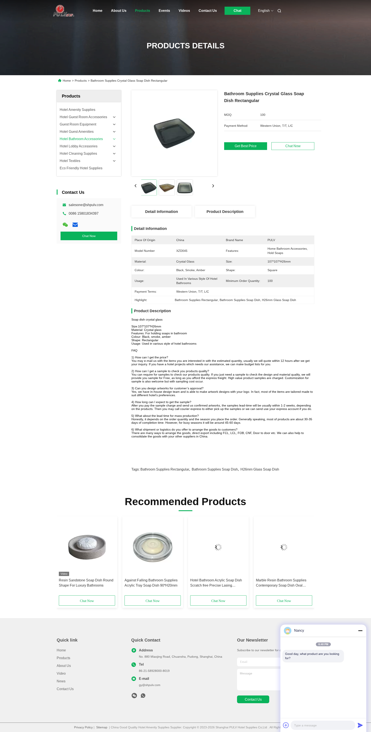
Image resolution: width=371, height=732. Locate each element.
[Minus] (360, 630)
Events (164, 10)
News (61, 681)
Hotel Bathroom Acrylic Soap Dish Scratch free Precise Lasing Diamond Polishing (216, 583)
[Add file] (286, 725)
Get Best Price (246, 146)
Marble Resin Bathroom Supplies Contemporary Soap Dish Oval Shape (281, 583)
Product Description (225, 211)
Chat (237, 10)
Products (142, 10)
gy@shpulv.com (149, 685)
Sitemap (101, 727)
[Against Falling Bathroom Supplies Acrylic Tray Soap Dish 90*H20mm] (153, 547)
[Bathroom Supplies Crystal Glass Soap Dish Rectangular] (174, 133)
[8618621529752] (143, 696)
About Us (118, 10)
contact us (253, 699)
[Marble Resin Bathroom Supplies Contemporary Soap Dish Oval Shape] (284, 547)
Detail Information (161, 211)
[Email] (75, 224)
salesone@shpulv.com (86, 205)
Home (97, 10)
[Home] (63, 10)
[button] (64, 557)
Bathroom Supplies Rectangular (164, 469)
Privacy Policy (83, 727)
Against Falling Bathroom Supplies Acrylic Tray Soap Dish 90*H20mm (151, 582)
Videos (184, 10)
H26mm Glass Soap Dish (259, 469)
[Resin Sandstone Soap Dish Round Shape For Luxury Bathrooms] (87, 547)
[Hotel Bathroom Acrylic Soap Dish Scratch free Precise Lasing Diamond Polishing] (218, 547)
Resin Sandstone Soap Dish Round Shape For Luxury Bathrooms (86, 582)
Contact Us (208, 10)
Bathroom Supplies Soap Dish (215, 469)
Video (61, 673)
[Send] (360, 725)
